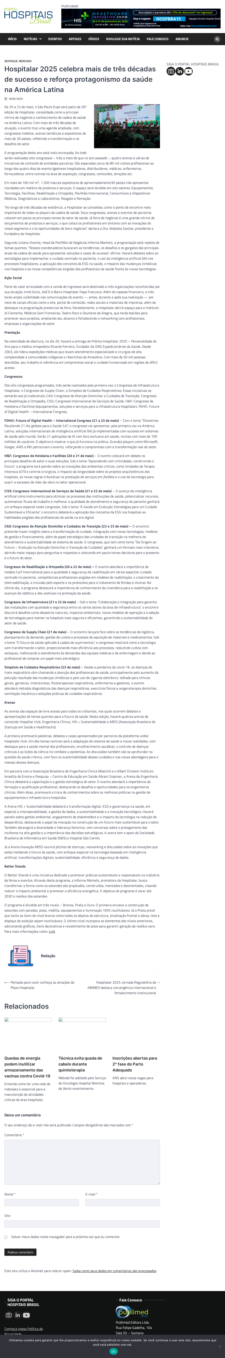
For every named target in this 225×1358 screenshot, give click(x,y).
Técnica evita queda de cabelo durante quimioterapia (80, 1064)
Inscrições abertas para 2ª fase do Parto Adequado (134, 1064)
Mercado (25, 61)
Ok (114, 1351)
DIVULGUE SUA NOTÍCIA (123, 39)
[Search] (217, 39)
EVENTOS (55, 39)
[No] (219, 1346)
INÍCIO (12, 39)
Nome (10, 1194)
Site (7, 1215)
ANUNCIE (182, 39)
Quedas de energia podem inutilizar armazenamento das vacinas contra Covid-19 (27, 1067)
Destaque (11, 61)
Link (52, 931)
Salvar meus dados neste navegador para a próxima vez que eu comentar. (65, 1236)
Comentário (14, 1135)
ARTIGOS (75, 39)
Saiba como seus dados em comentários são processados (114, 1270)
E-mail (91, 1194)
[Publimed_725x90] (141, 27)
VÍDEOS (93, 39)
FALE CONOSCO (158, 39)
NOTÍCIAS (30, 39)
